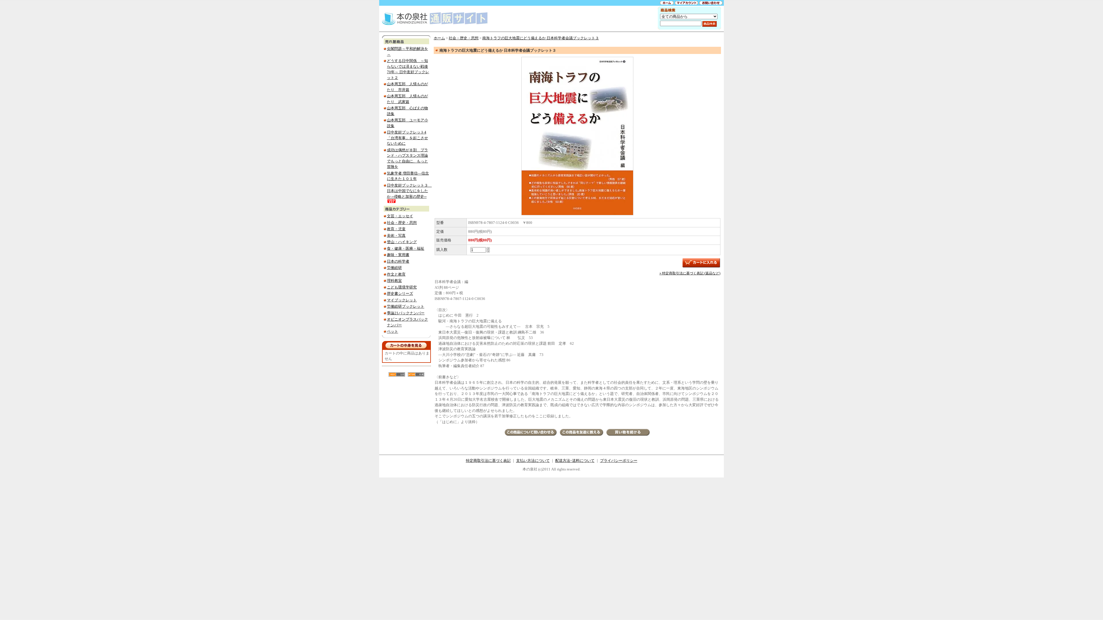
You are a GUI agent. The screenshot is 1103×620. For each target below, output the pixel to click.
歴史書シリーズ (400, 293)
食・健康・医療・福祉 (405, 248)
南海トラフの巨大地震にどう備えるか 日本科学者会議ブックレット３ (540, 38)
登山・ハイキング (402, 242)
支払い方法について (533, 460)
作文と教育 (396, 274)
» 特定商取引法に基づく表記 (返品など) (690, 273)
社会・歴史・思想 (402, 222)
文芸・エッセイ (400, 216)
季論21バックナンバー (406, 313)
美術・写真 (396, 235)
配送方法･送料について (575, 460)
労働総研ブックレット (405, 306)
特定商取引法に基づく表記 (488, 460)
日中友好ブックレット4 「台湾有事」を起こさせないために (407, 138)
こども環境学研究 (402, 287)
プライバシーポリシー (618, 460)
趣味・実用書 (398, 255)
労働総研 (394, 268)
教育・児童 (396, 229)
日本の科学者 (398, 261)
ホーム (439, 38)
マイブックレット (402, 300)
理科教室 (394, 280)
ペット (392, 331)
